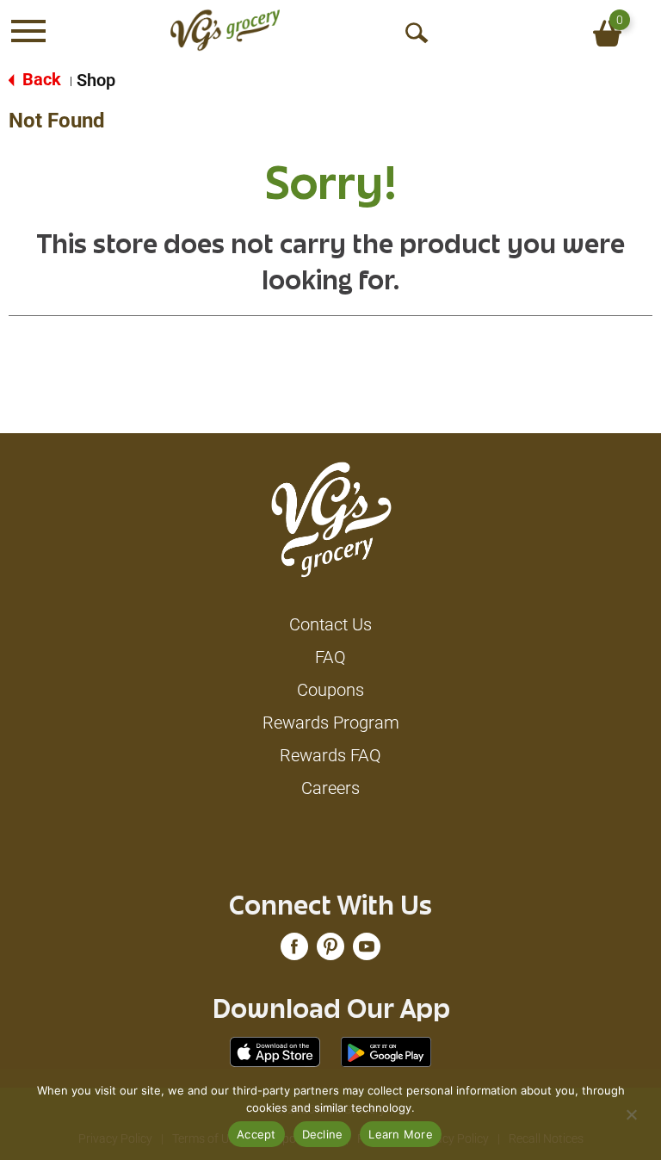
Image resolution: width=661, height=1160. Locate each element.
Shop (96, 80)
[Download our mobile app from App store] (275, 1050)
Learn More (400, 1134)
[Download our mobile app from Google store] (386, 1050)
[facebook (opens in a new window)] (294, 950)
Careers (330, 788)
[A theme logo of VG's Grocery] (225, 30)
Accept (256, 1134)
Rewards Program (331, 722)
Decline (322, 1134)
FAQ (330, 657)
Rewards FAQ (330, 755)
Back (39, 79)
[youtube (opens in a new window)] (366, 950)
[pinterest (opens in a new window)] (330, 950)
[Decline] (631, 1114)
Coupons (330, 689)
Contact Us (330, 624)
